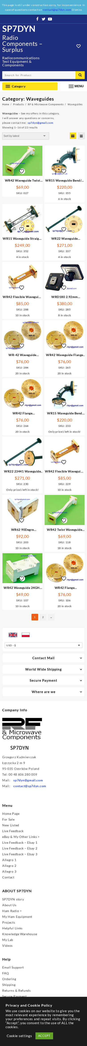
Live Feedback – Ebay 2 (19, 848)
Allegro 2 (9, 866)
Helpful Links (12, 928)
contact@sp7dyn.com (29, 786)
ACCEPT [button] (44, 1036)
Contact (8, 877)
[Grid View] (73, 135)
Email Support (13, 967)
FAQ (5, 973)
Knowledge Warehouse (19, 934)
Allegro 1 (9, 860)
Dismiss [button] (77, 9)
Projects (8, 922)
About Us (9, 905)
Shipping (9, 985)
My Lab (7, 940)
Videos (7, 945)
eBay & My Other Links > (21, 837)
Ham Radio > (12, 911)
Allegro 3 (9, 871)
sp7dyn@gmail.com (28, 780)
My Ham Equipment (17, 916)
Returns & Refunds (16, 990)
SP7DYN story (13, 899)
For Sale (8, 819)
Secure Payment (14, 996)
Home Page (10, 813)
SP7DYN (19, 28)
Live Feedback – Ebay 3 (19, 854)
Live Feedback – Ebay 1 (19, 842)
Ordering (9, 979)
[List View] (81, 135)
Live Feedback (13, 831)
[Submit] (80, 75)
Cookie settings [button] (19, 1036)
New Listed (10, 825)
